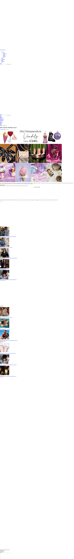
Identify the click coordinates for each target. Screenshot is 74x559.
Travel (4, 54)
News (0, 123)
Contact (4, 56)
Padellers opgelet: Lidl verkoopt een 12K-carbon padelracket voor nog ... (9, 340)
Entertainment (3, 59)
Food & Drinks (2, 119)
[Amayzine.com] (2, 49)
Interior (4, 53)
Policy (4, 57)
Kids (3, 52)
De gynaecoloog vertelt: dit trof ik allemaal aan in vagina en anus (8, 353)
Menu (2, 51)
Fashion (1, 116)
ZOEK (1, 63)
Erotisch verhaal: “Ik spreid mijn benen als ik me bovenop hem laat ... (8, 279)
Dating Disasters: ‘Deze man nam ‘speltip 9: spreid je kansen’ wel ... (8, 376)
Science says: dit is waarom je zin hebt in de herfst (6, 317)
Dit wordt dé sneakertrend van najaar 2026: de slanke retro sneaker (8, 236)
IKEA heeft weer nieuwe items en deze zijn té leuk (6, 247)
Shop (2, 62)
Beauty (2, 60)
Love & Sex (3, 61)
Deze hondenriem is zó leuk (3, 268)
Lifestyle (4, 55)
